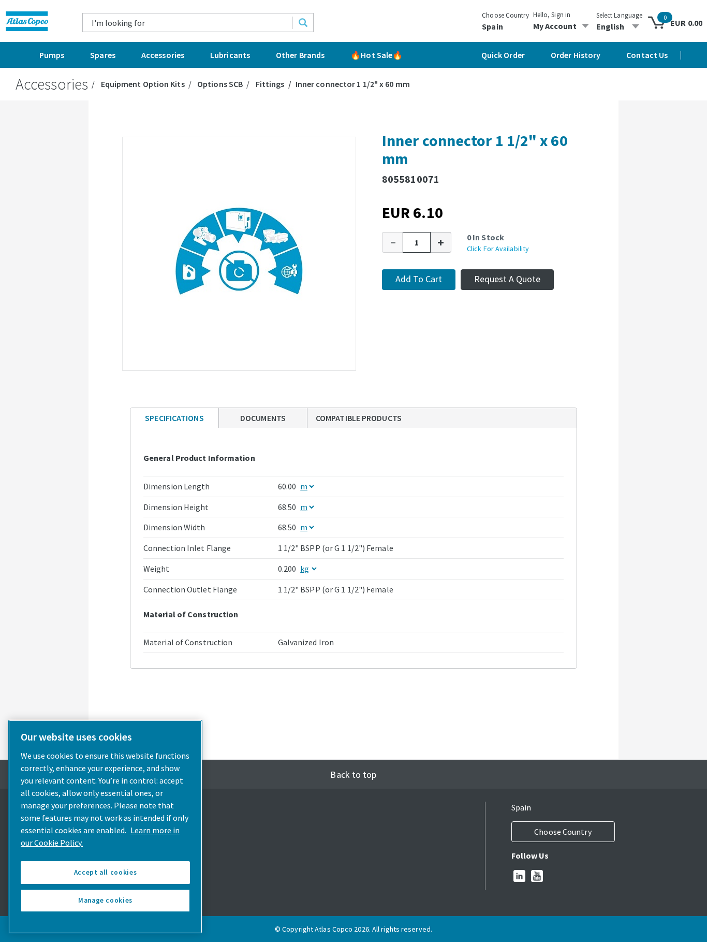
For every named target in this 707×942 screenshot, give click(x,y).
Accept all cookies (105, 872)
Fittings (270, 84)
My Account (555, 26)
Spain (492, 26)
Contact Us (647, 55)
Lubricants (230, 55)
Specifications (174, 418)
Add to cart (418, 279)
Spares (102, 55)
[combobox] (188, 22)
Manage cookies (105, 900)
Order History (575, 55)
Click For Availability (498, 248)
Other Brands (300, 55)
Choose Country (505, 15)
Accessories (162, 55)
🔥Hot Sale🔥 (376, 55)
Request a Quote (507, 279)
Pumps (52, 55)
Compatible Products (359, 418)
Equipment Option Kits (143, 84)
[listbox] (619, 26)
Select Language (619, 15)
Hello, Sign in (551, 14)
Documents (263, 418)
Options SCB (220, 84)
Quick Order (503, 55)
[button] (392, 242)
